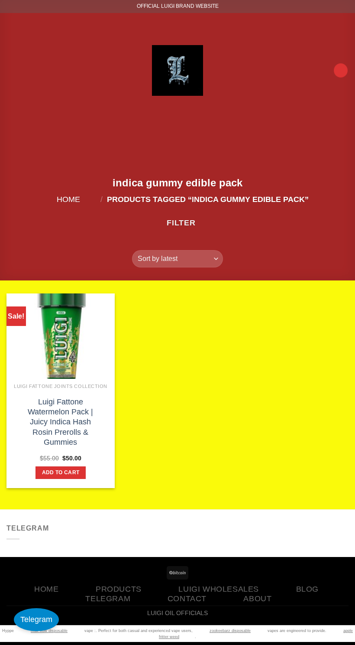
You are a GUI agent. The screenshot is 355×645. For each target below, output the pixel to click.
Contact (187, 598)
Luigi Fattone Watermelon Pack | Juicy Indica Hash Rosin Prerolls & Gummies (60, 422)
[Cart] (341, 70)
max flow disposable (49, 631)
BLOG (307, 589)
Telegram (36, 619)
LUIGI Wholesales (218, 589)
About (257, 598)
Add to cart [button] (61, 472)
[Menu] (22, 70)
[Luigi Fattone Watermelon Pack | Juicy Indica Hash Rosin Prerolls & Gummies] (61, 363)
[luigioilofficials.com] (177, 70)
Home (68, 199)
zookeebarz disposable (230, 631)
